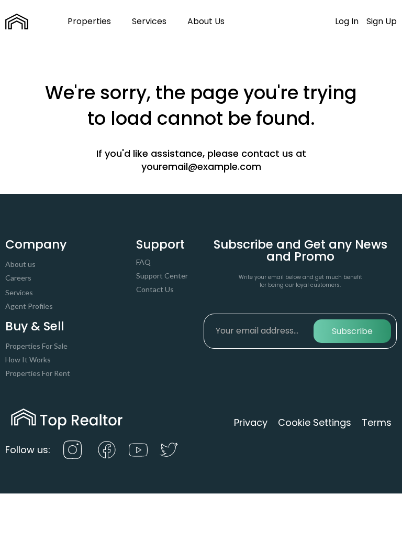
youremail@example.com (201, 166)
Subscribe (352, 331)
